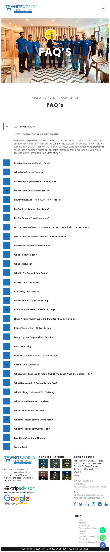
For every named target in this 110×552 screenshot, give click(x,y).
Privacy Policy (84, 525)
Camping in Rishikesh (67, 465)
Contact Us (84, 539)
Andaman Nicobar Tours (43, 467)
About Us (83, 522)
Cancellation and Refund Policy (92, 536)
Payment (82, 530)
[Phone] (103, 530)
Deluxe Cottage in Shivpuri (67, 479)
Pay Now (82, 533)
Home (81, 519)
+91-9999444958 (98, 486)
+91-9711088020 (84, 482)
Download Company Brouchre (91, 542)
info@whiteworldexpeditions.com (88, 495)
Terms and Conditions (88, 528)
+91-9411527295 (82, 481)
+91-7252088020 (82, 486)
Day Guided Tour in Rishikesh (43, 479)
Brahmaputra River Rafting (55, 466)
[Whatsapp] (103, 538)
